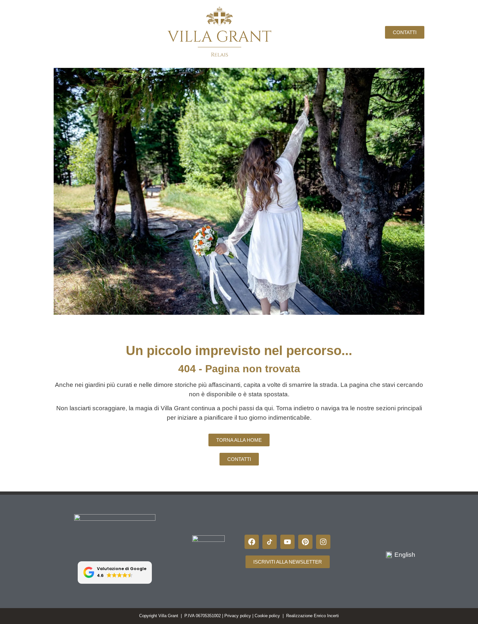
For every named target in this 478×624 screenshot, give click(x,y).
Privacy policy (237, 615)
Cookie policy (267, 615)
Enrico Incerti (326, 615)
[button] (115, 572)
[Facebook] (252, 542)
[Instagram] (323, 542)
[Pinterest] (305, 542)
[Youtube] (287, 542)
